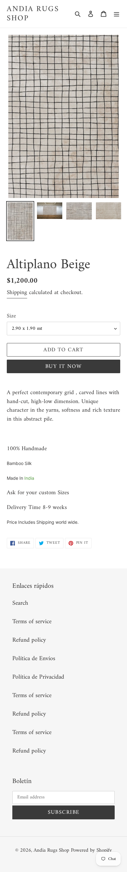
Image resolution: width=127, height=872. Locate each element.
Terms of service (31, 621)
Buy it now (63, 366)
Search (20, 603)
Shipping (17, 293)
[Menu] (116, 14)
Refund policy (29, 640)
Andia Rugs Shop (33, 14)
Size (11, 316)
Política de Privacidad (38, 677)
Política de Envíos (33, 658)
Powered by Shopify (91, 850)
